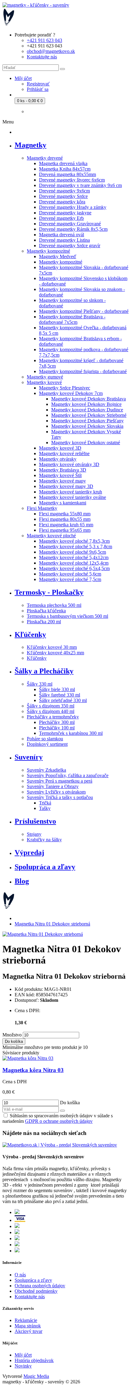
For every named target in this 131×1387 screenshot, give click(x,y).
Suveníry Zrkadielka (46, 770)
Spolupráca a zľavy (33, 1280)
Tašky (45, 808)
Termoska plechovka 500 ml (54, 605)
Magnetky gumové (45, 376)
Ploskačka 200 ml (44, 621)
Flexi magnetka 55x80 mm (64, 513)
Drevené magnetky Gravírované (70, 223)
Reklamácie (26, 1320)
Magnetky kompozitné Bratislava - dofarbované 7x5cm (72, 319)
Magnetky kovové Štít (60, 475)
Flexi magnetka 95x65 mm (64, 530)
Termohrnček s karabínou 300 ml (71, 733)
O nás (20, 1274)
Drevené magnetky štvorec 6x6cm (72, 179)
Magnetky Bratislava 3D (62, 469)
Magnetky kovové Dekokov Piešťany (87, 420)
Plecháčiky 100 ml (57, 727)
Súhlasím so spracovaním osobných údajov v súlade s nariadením (57, 1118)
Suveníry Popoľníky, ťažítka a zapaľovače (67, 775)
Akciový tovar (28, 1331)
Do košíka (14, 1041)
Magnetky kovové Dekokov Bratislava (88, 398)
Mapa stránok (28, 1325)
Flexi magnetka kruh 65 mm (66, 524)
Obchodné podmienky (36, 1291)
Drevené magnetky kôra (62, 201)
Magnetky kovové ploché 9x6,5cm (72, 552)
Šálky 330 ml (39, 684)
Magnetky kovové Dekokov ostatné (85, 442)
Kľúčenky (37, 658)
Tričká (45, 802)
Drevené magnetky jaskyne (65, 212)
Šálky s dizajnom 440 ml (50, 711)
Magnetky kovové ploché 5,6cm (70, 573)
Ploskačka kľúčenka (46, 610)
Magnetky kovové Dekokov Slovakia (87, 426)
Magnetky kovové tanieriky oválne (72, 497)
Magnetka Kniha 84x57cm (64, 168)
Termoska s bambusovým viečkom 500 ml (67, 616)
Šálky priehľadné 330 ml (63, 700)
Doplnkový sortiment (47, 744)
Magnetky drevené (45, 158)
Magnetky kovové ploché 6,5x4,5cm (74, 568)
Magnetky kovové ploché (51, 535)
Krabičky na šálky (44, 839)
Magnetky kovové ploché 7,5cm (70, 579)
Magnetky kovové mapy (62, 480)
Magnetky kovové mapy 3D (66, 486)
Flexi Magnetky (42, 508)
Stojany (34, 834)
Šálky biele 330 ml (57, 689)
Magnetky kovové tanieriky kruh (70, 491)
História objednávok (34, 1360)
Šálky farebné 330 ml (59, 694)
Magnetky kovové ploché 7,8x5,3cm (74, 541)
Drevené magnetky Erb (61, 218)
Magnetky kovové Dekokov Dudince (87, 409)
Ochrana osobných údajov (40, 1285)
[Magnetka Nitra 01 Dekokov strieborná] (42, 934)
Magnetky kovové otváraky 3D (69, 464)
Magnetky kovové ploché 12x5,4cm (73, 563)
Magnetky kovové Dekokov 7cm (71, 393)
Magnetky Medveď (57, 256)
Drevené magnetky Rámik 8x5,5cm (73, 229)
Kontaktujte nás (30, 1296)
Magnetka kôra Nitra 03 (33, 1070)
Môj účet (23, 1355)
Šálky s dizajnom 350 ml (50, 705)
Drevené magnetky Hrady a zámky (72, 207)
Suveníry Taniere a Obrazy (53, 786)
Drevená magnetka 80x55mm (67, 174)
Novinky (23, 1365)
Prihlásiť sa (37, 89)
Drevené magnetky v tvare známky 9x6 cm (80, 185)
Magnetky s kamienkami (62, 502)
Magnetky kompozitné (48, 251)
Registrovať (38, 83)
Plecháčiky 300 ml (57, 722)
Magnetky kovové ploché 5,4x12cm (73, 557)
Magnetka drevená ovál (61, 234)
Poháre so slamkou (45, 738)
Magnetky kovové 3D (60, 448)
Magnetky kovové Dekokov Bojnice (86, 404)
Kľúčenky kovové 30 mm (52, 647)
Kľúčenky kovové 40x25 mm (55, 652)
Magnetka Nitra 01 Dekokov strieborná (52, 923)
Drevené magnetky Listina (64, 240)
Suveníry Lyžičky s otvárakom (56, 791)
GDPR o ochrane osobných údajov (59, 1121)
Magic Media (36, 1376)
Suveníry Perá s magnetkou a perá (59, 780)
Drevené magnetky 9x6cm (64, 190)
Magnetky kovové (44, 382)
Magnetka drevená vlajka (63, 163)
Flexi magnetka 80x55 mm (64, 519)
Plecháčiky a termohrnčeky (53, 716)
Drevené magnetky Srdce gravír (69, 245)
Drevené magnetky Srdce (63, 196)
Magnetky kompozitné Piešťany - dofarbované (84, 311)
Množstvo (12, 1034)
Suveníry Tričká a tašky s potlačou (60, 797)
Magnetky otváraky (57, 459)
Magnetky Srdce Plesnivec (64, 387)
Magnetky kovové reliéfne (64, 453)
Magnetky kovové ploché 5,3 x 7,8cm (75, 546)
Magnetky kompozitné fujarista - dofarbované (83, 371)
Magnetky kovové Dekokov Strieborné (88, 415)
